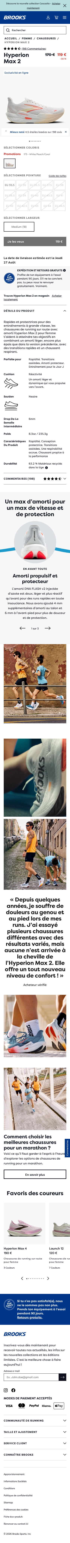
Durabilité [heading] (10, 463)
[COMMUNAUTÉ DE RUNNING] (35, 1420)
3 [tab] (30, 1278)
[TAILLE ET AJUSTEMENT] (35, 1432)
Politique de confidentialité (18, 1495)
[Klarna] (46, 1406)
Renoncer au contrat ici (16, 1524)
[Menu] (64, 17)
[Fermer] (64, 5)
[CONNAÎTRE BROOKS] (35, 1454)
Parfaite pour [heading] (12, 359)
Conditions (9, 1488)
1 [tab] (26, 1278)
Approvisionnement (14, 1474)
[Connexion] (48, 17)
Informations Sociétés (15, 1481)
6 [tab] (35, 1278)
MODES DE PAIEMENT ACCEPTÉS (28, 1398)
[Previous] (22, 628)
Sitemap (8, 1502)
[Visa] (9, 1406)
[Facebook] (13, 1390)
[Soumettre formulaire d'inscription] (62, 1377)
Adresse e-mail (12, 1371)
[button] (35, 102)
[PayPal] (34, 1406)
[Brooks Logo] (35, 1334)
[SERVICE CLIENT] (35, 1443)
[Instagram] (6, 1390)
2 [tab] (28, 1278)
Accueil (10, 38)
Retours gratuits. (29, 1317)
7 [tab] (37, 1278)
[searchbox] (38, 30)
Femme (27, 38)
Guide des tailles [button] (57, 176)
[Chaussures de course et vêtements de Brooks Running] (15, 17)
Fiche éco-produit (13, 1516)
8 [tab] (39, 1278)
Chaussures (46, 38)
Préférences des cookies (16, 1509)
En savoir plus (35, 1174)
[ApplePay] (59, 1406)
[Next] (48, 628)
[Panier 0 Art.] (56, 17)
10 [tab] (43, 1278)
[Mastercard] (21, 1406)
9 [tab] (41, 1278)
